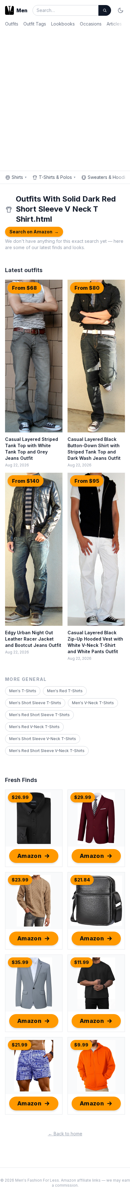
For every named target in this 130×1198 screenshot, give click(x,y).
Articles (114, 23)
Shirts (19, 177)
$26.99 (20, 797)
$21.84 (82, 879)
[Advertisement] (65, 98)
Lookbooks (63, 23)
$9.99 (81, 1044)
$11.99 (81, 962)
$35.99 (20, 962)
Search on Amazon (34, 231)
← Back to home (65, 1133)
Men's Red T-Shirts (65, 690)
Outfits (11, 23)
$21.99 (19, 1044)
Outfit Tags (34, 23)
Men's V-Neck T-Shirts (93, 702)
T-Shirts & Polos (57, 177)
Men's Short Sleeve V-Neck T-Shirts (42, 738)
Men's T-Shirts (22, 690)
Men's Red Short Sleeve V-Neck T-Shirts (47, 750)
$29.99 (82, 797)
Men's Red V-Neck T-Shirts (34, 726)
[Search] (104, 10)
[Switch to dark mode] (120, 10)
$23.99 (20, 879)
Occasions (91, 23)
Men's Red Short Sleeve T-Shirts (39, 714)
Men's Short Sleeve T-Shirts (35, 702)
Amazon (29, 856)
